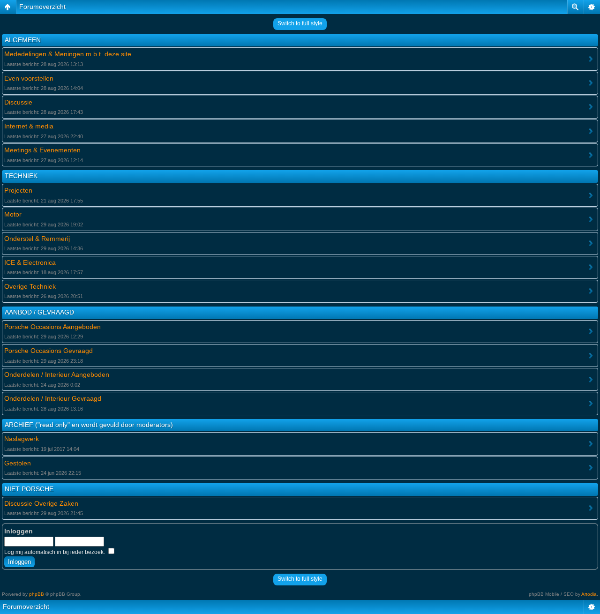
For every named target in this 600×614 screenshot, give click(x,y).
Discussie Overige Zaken (41, 503)
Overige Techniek (30, 286)
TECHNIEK (21, 176)
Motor (13, 214)
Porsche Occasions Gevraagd (48, 350)
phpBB (36, 594)
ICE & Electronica (30, 262)
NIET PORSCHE (29, 489)
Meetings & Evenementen (42, 150)
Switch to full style (300, 23)
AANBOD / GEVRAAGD (39, 312)
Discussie (18, 102)
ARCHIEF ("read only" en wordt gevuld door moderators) (89, 424)
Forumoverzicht (42, 6)
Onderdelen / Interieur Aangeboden (56, 374)
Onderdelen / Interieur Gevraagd (52, 398)
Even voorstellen (28, 78)
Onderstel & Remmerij (37, 238)
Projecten (18, 190)
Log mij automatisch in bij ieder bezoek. (55, 552)
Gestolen (17, 463)
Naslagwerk (21, 438)
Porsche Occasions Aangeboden (52, 326)
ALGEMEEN (23, 40)
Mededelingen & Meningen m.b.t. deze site (67, 54)
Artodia (589, 594)
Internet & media (28, 126)
